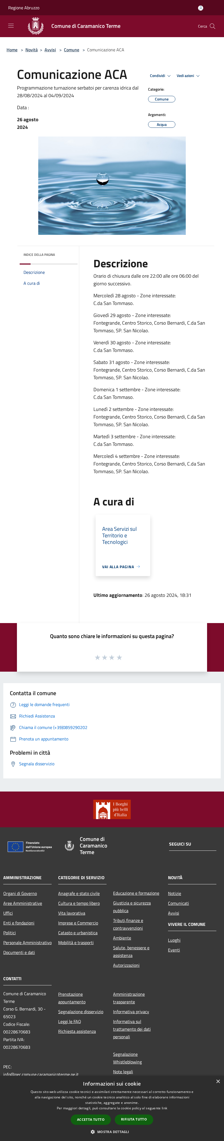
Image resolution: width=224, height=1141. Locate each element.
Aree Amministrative (22, 903)
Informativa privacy (131, 1011)
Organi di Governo (20, 893)
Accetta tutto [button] (91, 1119)
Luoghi (174, 940)
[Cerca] (212, 26)
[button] (112, 1131)
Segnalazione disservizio (80, 1011)
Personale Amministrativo (27, 942)
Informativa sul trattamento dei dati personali (132, 1029)
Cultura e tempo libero (79, 903)
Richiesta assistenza (77, 1031)
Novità (31, 49)
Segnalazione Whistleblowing (127, 1058)
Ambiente (122, 938)
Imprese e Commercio (78, 923)
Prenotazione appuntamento (72, 998)
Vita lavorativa (71, 913)
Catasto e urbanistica (78, 932)
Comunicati (178, 903)
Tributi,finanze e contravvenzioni (128, 924)
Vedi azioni (186, 76)
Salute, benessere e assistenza (131, 951)
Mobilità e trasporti (76, 942)
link (164, 1108)
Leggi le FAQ (69, 1021)
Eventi (174, 950)
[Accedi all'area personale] (200, 8)
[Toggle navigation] (11, 25)
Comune (71, 49)
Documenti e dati (19, 952)
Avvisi (50, 49)
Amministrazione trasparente (129, 998)
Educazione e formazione (136, 893)
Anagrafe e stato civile (79, 893)
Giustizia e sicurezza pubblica (132, 907)
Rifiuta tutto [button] (134, 1119)
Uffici (8, 913)
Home (12, 49)
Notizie (174, 893)
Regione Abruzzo (23, 7)
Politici (9, 932)
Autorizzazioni (126, 965)
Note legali (123, 1071)
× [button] (218, 1082)
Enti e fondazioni (18, 923)
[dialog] (112, 1108)
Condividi (158, 76)
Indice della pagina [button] (39, 254)
